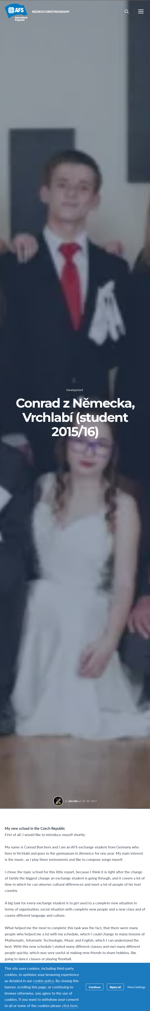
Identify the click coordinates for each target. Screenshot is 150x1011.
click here (70, 1005)
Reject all (115, 987)
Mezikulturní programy (16, 12)
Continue (94, 987)
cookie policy (43, 980)
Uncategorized (74, 390)
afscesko (73, 801)
